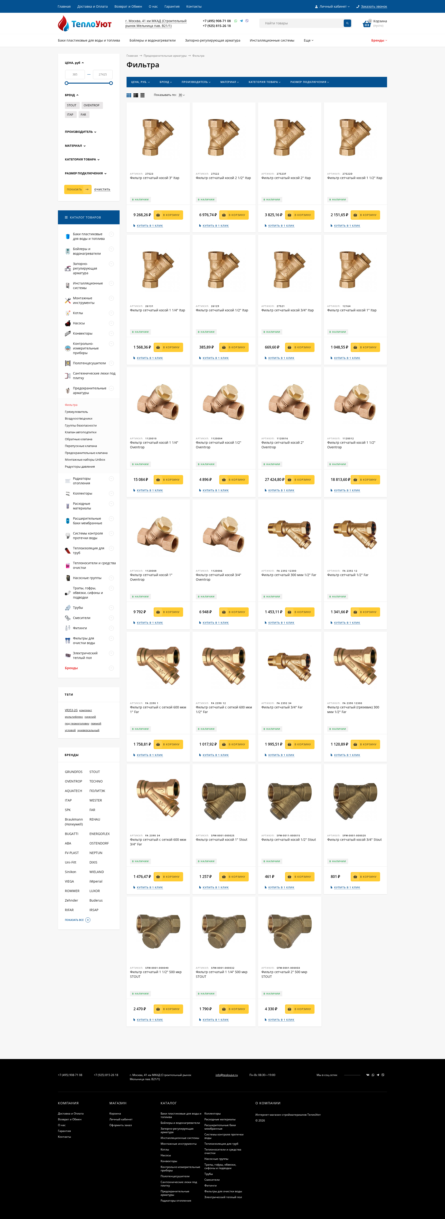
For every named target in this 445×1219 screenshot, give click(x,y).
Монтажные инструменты (179, 1144)
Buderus (96, 900)
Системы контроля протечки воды (224, 1136)
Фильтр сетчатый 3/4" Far (282, 707)
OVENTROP (91, 105)
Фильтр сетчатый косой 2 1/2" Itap (223, 178)
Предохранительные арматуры (165, 56)
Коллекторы (212, 1113)
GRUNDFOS (74, 771)
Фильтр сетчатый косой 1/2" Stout (288, 839)
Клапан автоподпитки (80, 432)
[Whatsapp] (236, 20)
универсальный (88, 730)
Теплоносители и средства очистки (222, 1151)
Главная (64, 6)
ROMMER (72, 891)
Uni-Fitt (70, 862)
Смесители (212, 1180)
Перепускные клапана (81, 446)
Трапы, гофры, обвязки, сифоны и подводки (220, 1166)
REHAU (94, 819)
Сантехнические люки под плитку (179, 1183)
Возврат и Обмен (128, 6)
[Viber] (247, 20)
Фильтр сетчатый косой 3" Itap (154, 178)
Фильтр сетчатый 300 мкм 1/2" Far (288, 575)
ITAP (70, 114)
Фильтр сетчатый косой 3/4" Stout (354, 839)
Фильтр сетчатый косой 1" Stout (221, 839)
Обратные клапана (78, 439)
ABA (68, 843)
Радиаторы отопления (176, 1201)
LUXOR (94, 891)
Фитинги (210, 1185)
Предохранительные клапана (86, 453)
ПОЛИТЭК (97, 791)
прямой (96, 723)
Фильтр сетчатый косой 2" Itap (286, 178)
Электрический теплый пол (223, 1197)
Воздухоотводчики (78, 418)
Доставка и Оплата (92, 6)
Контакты (194, 6)
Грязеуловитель (76, 412)
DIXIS (93, 862)
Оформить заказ (120, 1125)
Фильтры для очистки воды (223, 1191)
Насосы (166, 1155)
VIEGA (69, 881)
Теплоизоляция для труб (221, 1144)
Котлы (165, 1149)
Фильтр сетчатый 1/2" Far (348, 575)
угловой (70, 730)
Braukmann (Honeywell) (74, 821)
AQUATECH (73, 791)
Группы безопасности (81, 425)
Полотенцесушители (175, 1176)
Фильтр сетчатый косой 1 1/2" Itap (354, 178)
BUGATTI (71, 833)
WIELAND (96, 872)
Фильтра (71, 405)
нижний (90, 717)
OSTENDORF (99, 843)
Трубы (208, 1174)
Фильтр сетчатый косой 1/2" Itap (222, 310)
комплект (85, 710)
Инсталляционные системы (180, 1138)
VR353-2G (71, 710)
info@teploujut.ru (227, 1075)
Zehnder (71, 900)
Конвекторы (169, 1161)
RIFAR (69, 910)
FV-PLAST (72, 853)
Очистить (102, 189)
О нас (153, 6)
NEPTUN (95, 853)
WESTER (95, 800)
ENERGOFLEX (99, 833)
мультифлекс (74, 717)
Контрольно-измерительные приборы (180, 1168)
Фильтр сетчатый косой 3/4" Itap (287, 310)
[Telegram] (241, 20)
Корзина (115, 1113)
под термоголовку (77, 723)
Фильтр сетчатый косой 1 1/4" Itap (157, 310)
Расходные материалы (219, 1119)
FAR (83, 114)
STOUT (71, 105)
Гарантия (172, 6)
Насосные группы (216, 1159)
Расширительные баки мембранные (220, 1127)
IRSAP (93, 910)
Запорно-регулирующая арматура (177, 1130)
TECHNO (96, 781)
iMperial (95, 881)
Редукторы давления (80, 466)
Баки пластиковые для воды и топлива (181, 1115)
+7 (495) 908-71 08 (217, 21)
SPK (68, 810)
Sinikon (70, 872)
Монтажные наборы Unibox (85, 459)
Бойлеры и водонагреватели (180, 1123)
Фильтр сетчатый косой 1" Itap (352, 310)
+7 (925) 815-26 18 (217, 25)
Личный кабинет (121, 1119)
